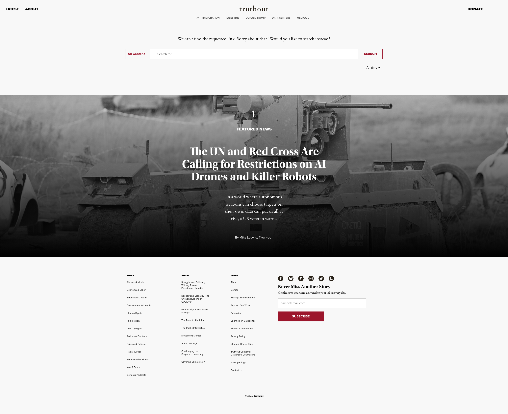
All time (372, 67)
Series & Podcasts (136, 375)
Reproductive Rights (138, 359)
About (31, 9)
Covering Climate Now (193, 362)
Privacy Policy (238, 336)
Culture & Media (135, 282)
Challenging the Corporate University (192, 352)
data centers (281, 18)
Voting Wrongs (189, 343)
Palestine (232, 18)
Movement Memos (191, 335)
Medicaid (303, 18)
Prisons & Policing (136, 344)
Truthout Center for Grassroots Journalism (243, 353)
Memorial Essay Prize (242, 344)
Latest (12, 9)
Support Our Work (240, 305)
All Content (136, 54)
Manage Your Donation (243, 297)
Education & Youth (137, 297)
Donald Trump (256, 18)
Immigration (210, 18)
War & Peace (133, 367)
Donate (475, 9)
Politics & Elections (137, 336)
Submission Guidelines (243, 321)
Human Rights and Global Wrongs (195, 311)
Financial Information (242, 328)
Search (370, 54)
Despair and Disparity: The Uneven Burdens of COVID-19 (195, 299)
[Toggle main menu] (496, 9)
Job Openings (238, 362)
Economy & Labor (136, 290)
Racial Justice (134, 352)
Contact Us (236, 370)
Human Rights (134, 313)
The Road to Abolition (193, 320)
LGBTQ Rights (134, 328)
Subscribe (236, 313)
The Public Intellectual (193, 328)
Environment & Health (139, 305)
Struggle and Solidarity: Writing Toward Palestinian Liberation (193, 285)
